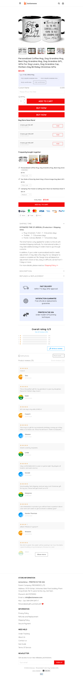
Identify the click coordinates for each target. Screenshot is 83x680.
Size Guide (22, 644)
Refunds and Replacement (28, 617)
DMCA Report (36, 671)
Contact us (22, 641)
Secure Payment (24, 624)
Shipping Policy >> (51, 265)
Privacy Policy (23, 613)
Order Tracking (24, 634)
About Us (21, 637)
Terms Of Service (24, 647)
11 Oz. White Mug (28, 74)
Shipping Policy (24, 620)
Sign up (59, 662)
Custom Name (23, 88)
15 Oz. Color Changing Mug (49, 78)
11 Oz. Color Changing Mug (29, 78)
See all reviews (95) (41, 332)
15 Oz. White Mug (26, 82)
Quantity (21, 97)
